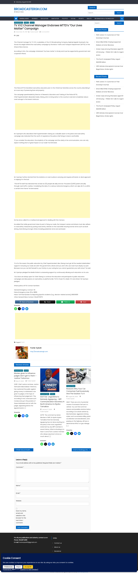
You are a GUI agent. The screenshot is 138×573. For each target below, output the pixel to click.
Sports (81, 18)
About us (57, 547)
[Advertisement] (52, 71)
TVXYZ (23, 342)
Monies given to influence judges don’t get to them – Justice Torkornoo (25, 375)
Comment (20, 467)
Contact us (58, 543)
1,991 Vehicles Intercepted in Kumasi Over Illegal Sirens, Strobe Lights (109, 67)
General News (24, 18)
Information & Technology (104, 18)
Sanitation (55, 18)
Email (18, 493)
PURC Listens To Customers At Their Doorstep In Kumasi (108, 36)
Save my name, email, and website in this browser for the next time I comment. (21, 517)
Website (18, 501)
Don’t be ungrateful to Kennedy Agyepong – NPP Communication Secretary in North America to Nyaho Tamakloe (52, 402)
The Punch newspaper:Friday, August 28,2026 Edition (108, 60)
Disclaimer (57, 551)
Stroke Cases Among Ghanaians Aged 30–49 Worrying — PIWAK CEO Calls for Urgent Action (110, 52)
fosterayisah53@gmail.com (28, 542)
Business (35, 18)
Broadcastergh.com (30, 9)
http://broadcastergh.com (39, 351)
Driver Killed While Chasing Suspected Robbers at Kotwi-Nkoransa (108, 43)
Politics (65, 18)
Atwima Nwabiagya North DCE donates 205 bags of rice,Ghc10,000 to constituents (82, 450)
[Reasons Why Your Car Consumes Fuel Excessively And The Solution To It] (78, 376)
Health (89, 18)
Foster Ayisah (34, 32)
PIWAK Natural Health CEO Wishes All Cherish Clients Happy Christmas (25, 450)
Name (18, 485)
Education (44, 18)
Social (73, 18)
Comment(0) (45, 32)
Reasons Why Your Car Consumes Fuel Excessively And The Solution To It (77, 391)
